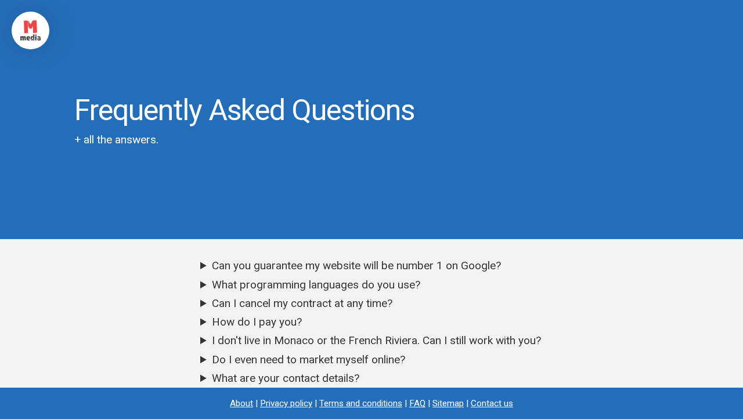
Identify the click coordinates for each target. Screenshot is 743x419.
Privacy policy (286, 403)
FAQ (417, 403)
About (241, 403)
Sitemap (448, 403)
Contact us (492, 403)
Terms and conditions (360, 403)
